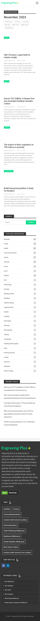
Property (6, 289)
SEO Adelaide (9, 586)
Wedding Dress (9, 171)
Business (7, 239)
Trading (6, 334)
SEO (5, 280)
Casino (6, 257)
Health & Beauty (9, 303)
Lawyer (6, 357)
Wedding (7, 298)
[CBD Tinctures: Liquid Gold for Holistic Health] (15, 44)
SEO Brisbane (9, 594)
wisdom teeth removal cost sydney (17, 552)
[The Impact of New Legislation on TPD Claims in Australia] (15, 133)
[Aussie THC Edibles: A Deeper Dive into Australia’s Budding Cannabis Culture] (15, 87)
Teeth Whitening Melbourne (14, 531)
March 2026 (24, 24)
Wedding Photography (11, 343)
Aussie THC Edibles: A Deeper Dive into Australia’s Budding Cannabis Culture (19, 101)
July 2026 (17, 21)
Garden (6, 312)
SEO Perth (8, 590)
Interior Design (8, 371)
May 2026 (7, 24)
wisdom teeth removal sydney (15, 520)
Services (7, 127)
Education (7, 366)
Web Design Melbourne (12, 598)
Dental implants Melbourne (13, 542)
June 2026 (25, 21)
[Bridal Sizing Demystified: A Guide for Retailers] (15, 177)
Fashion (6, 275)
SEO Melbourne (9, 581)
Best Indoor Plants (10, 547)
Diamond (7, 362)
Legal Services (8, 307)
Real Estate (7, 321)
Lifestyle (6, 316)
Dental (6, 244)
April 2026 (16, 24)
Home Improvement (10, 253)
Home (6, 266)
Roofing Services (9, 353)
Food (5, 271)
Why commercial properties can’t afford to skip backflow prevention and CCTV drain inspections (18, 414)
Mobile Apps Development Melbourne (16, 602)
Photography (8, 330)
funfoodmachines (10, 525)
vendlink (6, 509)
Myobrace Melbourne (11, 536)
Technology (7, 284)
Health (7, 37)
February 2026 (9, 28)
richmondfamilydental (11, 514)
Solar (5, 348)
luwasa (16, 509)
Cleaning (6, 325)
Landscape (7, 339)
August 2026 (8, 21)
